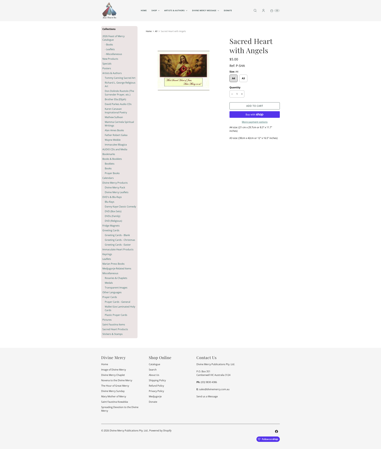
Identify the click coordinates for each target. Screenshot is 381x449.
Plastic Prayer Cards (116, 315)
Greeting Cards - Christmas (120, 240)
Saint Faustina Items (113, 324)
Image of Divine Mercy (113, 369)
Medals (109, 282)
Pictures (107, 319)
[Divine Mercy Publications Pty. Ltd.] (109, 10)
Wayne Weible (113, 139)
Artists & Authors (174, 10)
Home (144, 10)
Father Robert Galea (116, 135)
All (156, 31)
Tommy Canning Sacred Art (120, 78)
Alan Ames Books (114, 130)
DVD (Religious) (113, 220)
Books (108, 168)
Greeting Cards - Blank (117, 235)
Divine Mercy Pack (115, 187)
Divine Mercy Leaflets (116, 192)
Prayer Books (112, 173)
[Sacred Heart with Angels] (183, 73)
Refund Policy (156, 385)
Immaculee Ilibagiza (116, 144)
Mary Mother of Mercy (113, 396)
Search (153, 369)
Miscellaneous (110, 273)
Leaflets (106, 259)
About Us (154, 375)
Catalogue (154, 364)
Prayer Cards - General (117, 302)
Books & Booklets (112, 159)
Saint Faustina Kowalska (114, 401)
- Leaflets (110, 49)
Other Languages (112, 292)
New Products (110, 58)
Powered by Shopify (160, 430)
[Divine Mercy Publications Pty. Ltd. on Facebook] (276, 431)
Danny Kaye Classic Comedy (120, 206)
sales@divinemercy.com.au (214, 389)
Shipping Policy (157, 380)
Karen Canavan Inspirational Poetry (116, 110)
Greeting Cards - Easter (118, 244)
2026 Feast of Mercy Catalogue (113, 38)
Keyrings (107, 254)
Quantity (234, 87)
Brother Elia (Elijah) (115, 99)
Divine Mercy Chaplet (113, 375)
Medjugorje (155, 396)
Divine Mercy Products (115, 182)
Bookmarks (108, 154)
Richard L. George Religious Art (120, 84)
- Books (109, 44)
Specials (106, 63)
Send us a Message (207, 396)
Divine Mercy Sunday (113, 391)
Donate (228, 10)
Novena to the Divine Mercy (116, 380)
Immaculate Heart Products (117, 249)
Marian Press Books (113, 263)
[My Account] (263, 10)
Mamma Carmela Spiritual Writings (119, 123)
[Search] (255, 10)
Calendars (108, 178)
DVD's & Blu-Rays (112, 197)
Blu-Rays (109, 201)
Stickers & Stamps (112, 334)
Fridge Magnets (111, 225)
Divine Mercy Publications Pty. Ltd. (129, 430)
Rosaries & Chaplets (116, 278)
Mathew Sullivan (114, 117)
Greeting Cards (110, 230)
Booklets (109, 163)
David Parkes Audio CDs (118, 104)
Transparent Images (116, 287)
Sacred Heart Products (115, 329)
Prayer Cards (109, 297)
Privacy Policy (156, 391)
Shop (154, 10)
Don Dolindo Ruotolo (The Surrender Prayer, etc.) (119, 92)
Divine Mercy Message (204, 10)
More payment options (255, 122)
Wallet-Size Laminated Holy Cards (120, 308)
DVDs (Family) (112, 216)
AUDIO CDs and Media (114, 149)
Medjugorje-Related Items (116, 268)
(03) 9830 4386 (209, 382)
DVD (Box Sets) (113, 211)
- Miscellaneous (113, 54)
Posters (106, 68)
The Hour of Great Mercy (115, 385)
